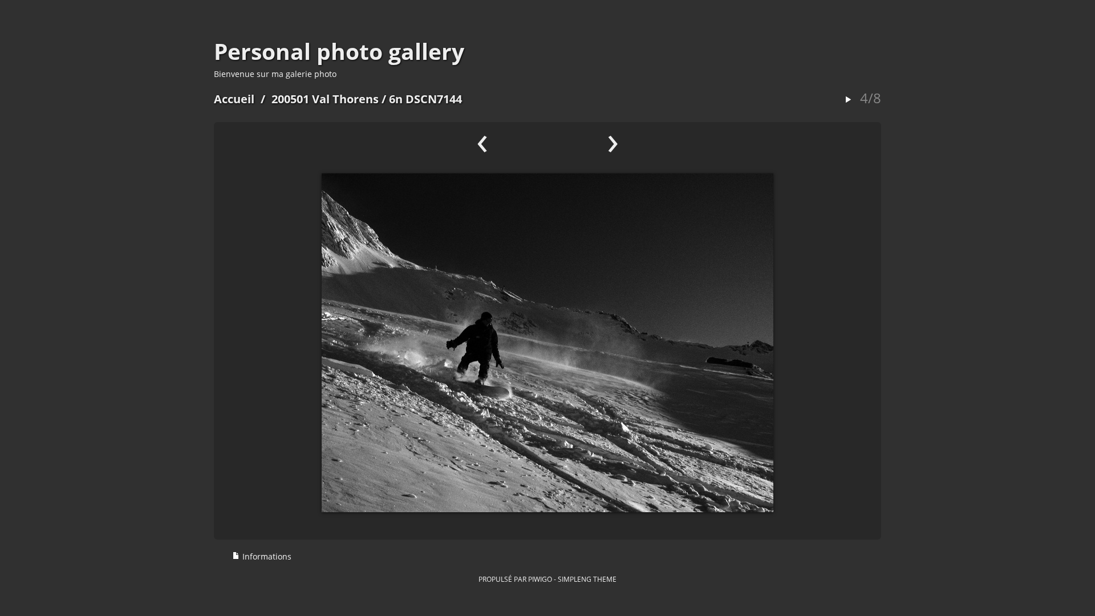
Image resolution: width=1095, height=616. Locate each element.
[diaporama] (848, 100)
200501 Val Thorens (325, 99)
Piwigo (540, 578)
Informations (265, 556)
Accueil (234, 99)
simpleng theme (587, 578)
